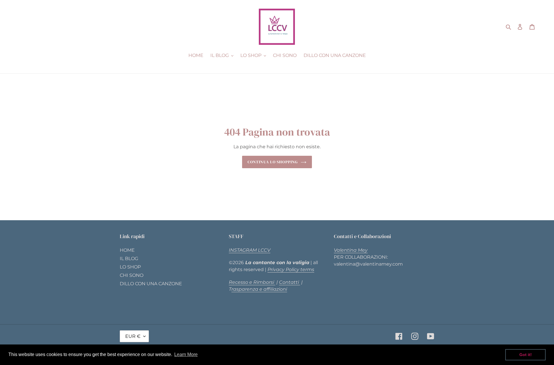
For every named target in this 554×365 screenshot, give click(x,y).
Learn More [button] (186, 354)
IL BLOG (129, 258)
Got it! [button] (525, 354)
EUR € (133, 336)
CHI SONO (131, 275)
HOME (127, 250)
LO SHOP (130, 267)
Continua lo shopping (273, 162)
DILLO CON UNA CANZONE (151, 283)
